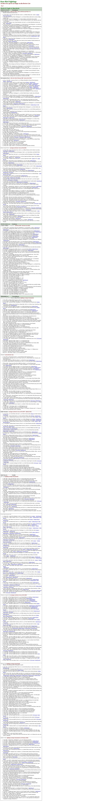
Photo (30, 84)
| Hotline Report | (32, 605)
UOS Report (5, 487)
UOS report (31, 45)
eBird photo (37, 85)
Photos (4, 81)
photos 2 (37, 532)
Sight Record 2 (18, 533)
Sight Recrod (14, 506)
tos (27, 82)
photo (8, 177)
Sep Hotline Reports (13, 428)
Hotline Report (34, 36)
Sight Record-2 (27, 136)
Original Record (9, 212)
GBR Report (38, 186)
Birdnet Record (31, 170)
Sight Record (8, 15)
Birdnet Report (6, 430)
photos (9, 41)
